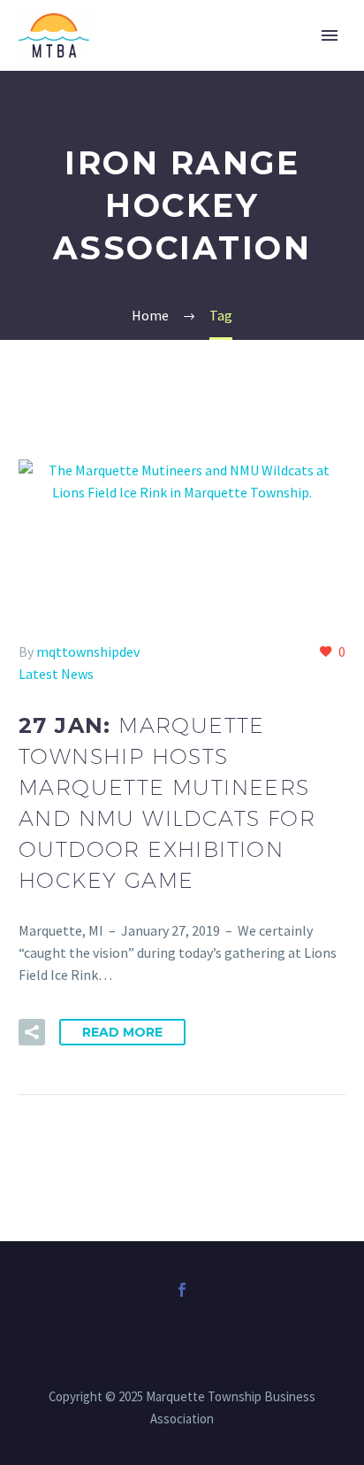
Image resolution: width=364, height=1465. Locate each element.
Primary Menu (329, 35)
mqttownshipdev (88, 651)
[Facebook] (182, 1290)
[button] (32, 1032)
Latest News (56, 673)
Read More (122, 1032)
